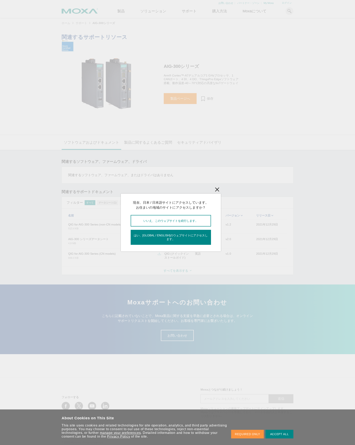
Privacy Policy (118, 436)
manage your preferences (120, 433)
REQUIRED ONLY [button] (247, 434)
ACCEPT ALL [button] (279, 434)
